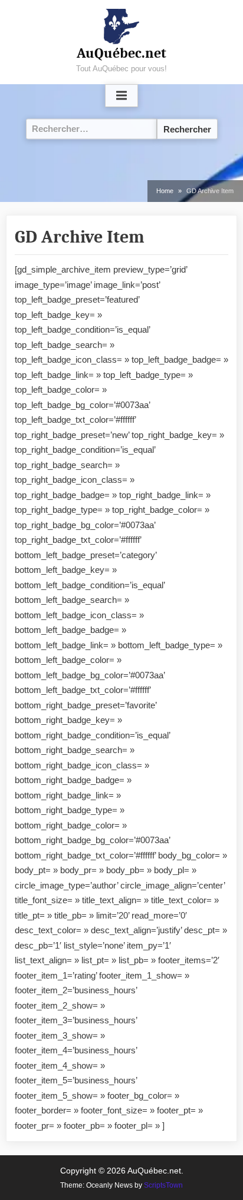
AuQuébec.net (121, 53)
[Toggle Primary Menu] (121, 96)
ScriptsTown (163, 1185)
